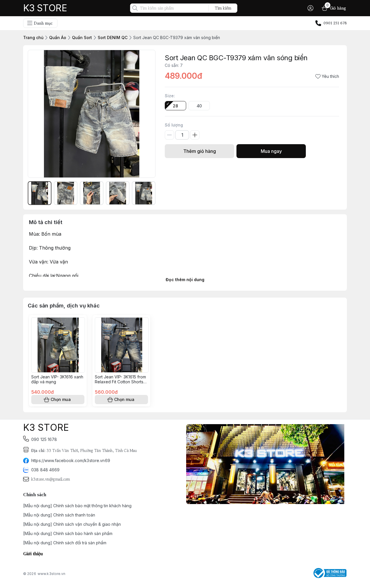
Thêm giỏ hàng (199, 151)
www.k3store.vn (52, 573)
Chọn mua (61, 399)
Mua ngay (271, 151)
